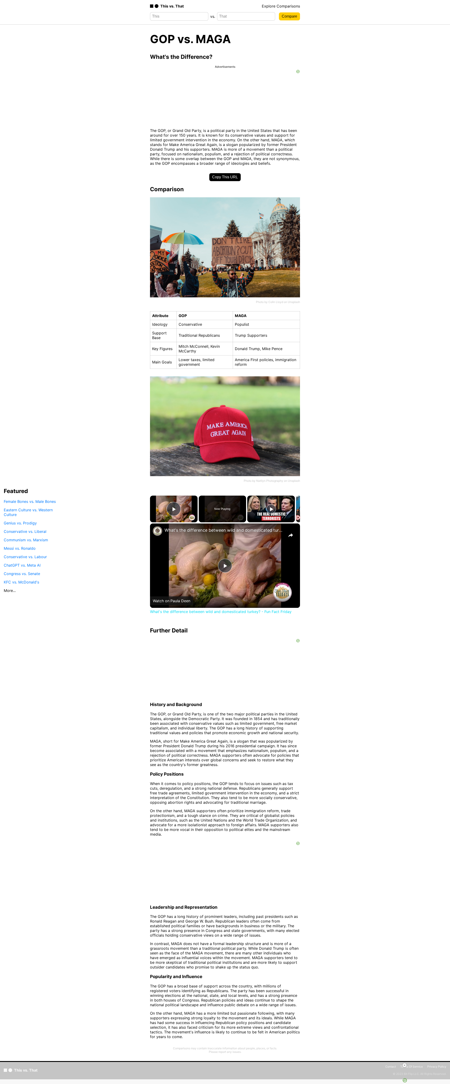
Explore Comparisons (281, 6)
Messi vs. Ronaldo (20, 548)
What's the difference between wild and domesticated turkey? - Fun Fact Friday (224, 530)
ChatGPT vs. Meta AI (22, 565)
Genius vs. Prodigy (20, 522)
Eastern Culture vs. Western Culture (28, 512)
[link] (157, 531)
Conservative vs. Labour (25, 556)
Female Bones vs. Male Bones (30, 501)
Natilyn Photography (269, 480)
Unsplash (294, 302)
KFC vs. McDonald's (21, 581)
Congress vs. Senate (22, 573)
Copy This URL (225, 177)
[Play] (271, 509)
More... (10, 590)
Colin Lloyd (275, 302)
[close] (404, 1065)
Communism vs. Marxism (26, 539)
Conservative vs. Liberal (25, 531)
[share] (290, 535)
